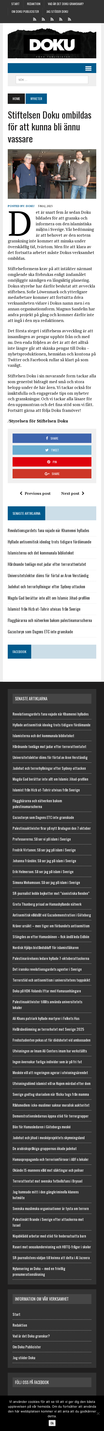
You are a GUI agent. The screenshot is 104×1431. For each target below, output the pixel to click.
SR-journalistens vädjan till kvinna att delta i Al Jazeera (51, 1257)
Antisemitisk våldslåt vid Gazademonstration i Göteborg (52, 914)
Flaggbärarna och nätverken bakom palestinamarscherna (50, 620)
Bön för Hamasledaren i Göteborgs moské (42, 1126)
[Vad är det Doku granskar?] (52, 19)
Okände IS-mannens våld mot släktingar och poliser (48, 1170)
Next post (70, 493)
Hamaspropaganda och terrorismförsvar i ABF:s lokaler (51, 1159)
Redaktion (33, 4)
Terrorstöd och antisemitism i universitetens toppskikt (51, 980)
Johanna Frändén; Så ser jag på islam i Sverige (44, 860)
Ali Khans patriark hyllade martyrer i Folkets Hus (46, 1018)
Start (15, 4)
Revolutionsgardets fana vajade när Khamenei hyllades (48, 530)
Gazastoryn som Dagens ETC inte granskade (40, 632)
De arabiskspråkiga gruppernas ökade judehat (45, 1148)
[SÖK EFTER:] (52, 79)
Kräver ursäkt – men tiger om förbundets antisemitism (51, 925)
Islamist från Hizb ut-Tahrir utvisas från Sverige (44, 609)
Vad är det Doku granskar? (66, 4)
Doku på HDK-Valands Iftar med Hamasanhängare (47, 990)
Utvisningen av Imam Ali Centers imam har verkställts (50, 1050)
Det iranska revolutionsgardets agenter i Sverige (47, 969)
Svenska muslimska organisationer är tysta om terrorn (51, 1208)
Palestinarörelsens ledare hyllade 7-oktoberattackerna (51, 958)
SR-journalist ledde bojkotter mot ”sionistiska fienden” (51, 893)
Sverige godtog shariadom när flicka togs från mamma (51, 1094)
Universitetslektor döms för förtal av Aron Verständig (48, 575)
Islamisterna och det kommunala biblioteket (41, 553)
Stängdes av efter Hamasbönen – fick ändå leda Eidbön (51, 936)
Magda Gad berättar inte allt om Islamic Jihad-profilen (49, 598)
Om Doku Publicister (25, 11)
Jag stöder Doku (57, 11)
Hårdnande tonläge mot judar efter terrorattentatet (47, 564)
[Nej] (98, 1413)
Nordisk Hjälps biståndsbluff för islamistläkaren (46, 947)
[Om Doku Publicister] (61, 19)
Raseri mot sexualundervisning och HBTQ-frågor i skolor (52, 1246)
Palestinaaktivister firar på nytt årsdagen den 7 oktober (52, 828)
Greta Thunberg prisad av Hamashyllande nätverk (47, 904)
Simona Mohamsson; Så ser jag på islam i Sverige (46, 882)
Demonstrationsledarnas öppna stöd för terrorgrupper (51, 1115)
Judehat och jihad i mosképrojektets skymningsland (49, 1137)
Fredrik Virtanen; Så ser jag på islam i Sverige (44, 849)
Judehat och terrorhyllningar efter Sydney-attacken (46, 586)
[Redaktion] (43, 19)
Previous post (38, 493)
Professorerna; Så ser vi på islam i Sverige (42, 839)
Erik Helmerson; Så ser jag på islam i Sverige (43, 871)
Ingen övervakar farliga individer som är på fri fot (47, 1061)
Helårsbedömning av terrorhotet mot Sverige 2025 (48, 1029)
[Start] (34, 19)
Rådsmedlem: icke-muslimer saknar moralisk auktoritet (51, 1105)
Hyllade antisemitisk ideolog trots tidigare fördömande (49, 542)
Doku (30, 206)
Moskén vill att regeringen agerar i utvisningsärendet (50, 1072)
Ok (52, 1423)
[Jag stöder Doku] (69, 19)
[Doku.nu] (52, 43)
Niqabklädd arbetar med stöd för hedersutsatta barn (49, 1235)
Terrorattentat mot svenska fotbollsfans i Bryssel (47, 1181)
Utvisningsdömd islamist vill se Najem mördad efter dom (52, 1083)
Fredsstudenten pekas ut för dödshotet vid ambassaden (51, 1040)
